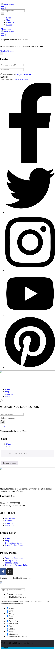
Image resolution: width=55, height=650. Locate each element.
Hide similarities (15, 594)
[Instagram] (9, 571)
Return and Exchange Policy (16, 565)
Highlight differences (17, 597)
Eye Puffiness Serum (13, 543)
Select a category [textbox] (8, 418)
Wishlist (8, 521)
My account (10, 518)
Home (8, 18)
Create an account (21, 79)
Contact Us (9, 525)
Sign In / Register (7, 51)
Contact (9, 25)
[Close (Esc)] (1, 53)
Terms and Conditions (14, 558)
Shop (8, 20)
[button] (3, 35)
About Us (10, 22)
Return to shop (9, 463)
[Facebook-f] (3, 571)
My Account (6, 29)
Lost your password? (23, 74)
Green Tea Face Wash (14, 545)
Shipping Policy (11, 563)
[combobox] (13, 418)
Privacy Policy (11, 560)
